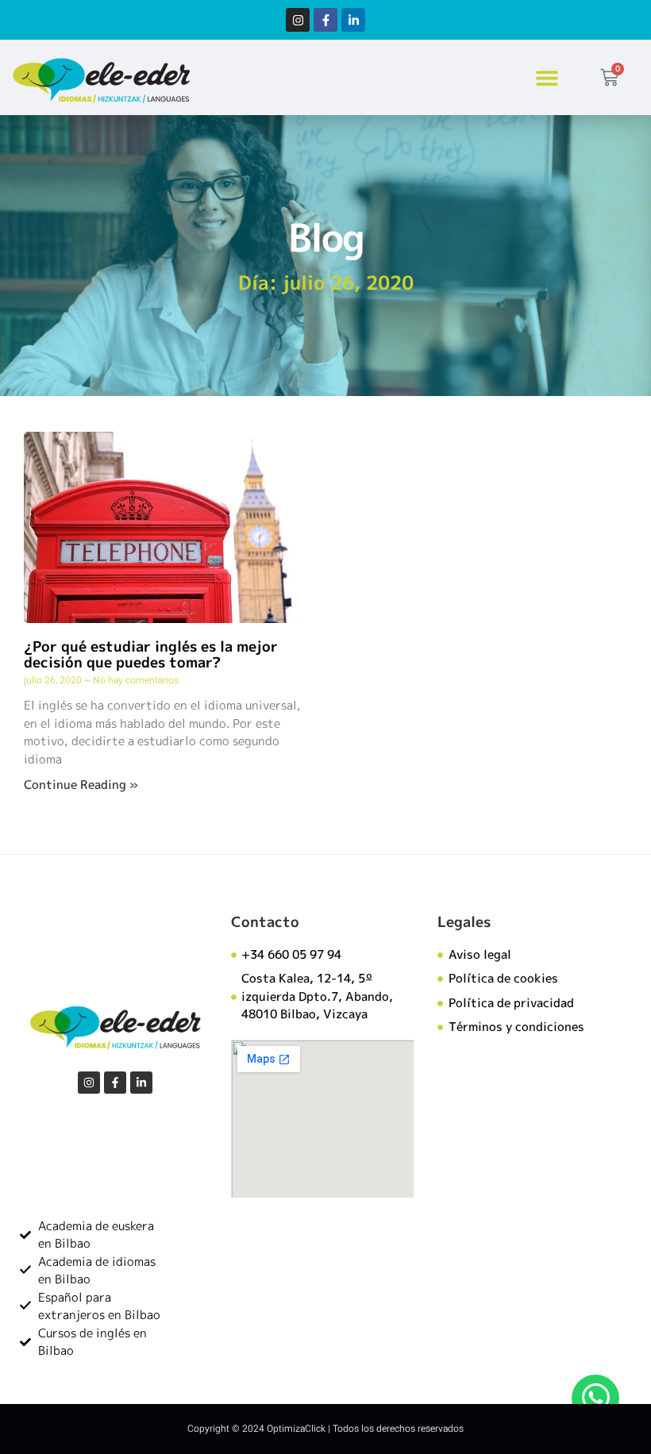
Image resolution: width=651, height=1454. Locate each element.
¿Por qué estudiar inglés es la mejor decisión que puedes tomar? (151, 654)
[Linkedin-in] (353, 20)
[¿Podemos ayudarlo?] (595, 1398)
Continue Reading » (81, 784)
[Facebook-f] (325, 20)
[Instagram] (298, 20)
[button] (547, 77)
